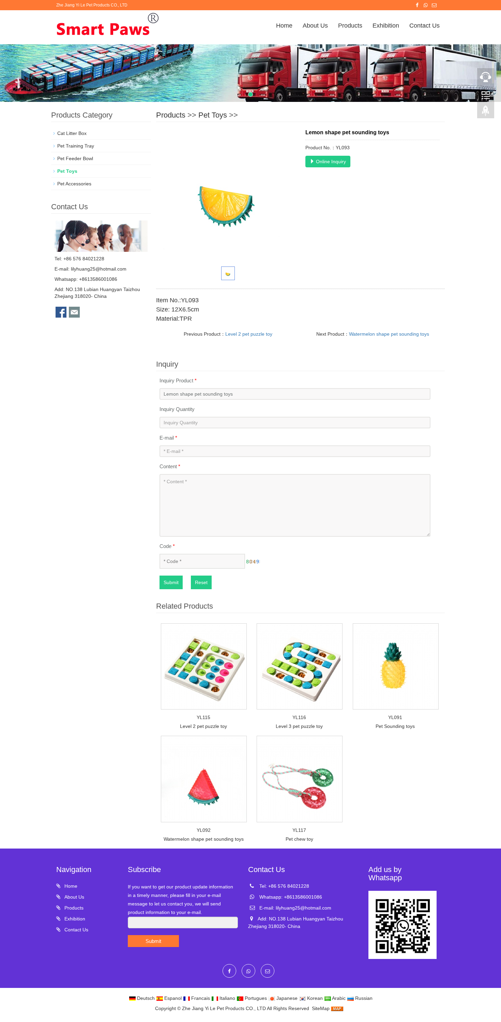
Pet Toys (212, 115)
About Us (315, 25)
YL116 (299, 717)
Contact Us (424, 25)
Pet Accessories (74, 183)
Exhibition (386, 25)
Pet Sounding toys (395, 726)
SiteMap (321, 1008)
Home (284, 25)
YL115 (203, 717)
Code (167, 546)
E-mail (168, 438)
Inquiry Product (178, 380)
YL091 (395, 717)
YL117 (299, 830)
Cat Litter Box (72, 133)
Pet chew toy (299, 839)
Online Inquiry (330, 161)
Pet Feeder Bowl (75, 158)
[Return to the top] (485, 112)
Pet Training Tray (75, 146)
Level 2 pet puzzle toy (248, 334)
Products (350, 25)
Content (170, 466)
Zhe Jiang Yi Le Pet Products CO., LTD (224, 1008)
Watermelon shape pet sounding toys (389, 334)
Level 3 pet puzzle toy (299, 726)
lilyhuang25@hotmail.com (98, 269)
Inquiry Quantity (177, 409)
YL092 (204, 830)
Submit (171, 582)
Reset (201, 582)
